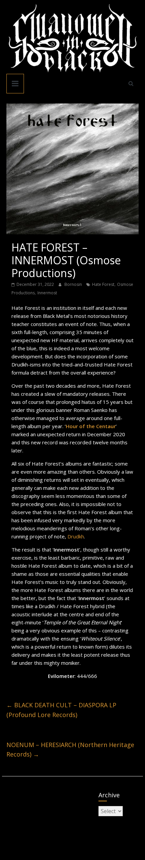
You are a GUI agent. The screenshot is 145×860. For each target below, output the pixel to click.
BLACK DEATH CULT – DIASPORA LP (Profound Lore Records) (61, 710)
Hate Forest (103, 284)
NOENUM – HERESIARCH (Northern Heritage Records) (70, 750)
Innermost (47, 293)
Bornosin (73, 284)
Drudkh (75, 536)
